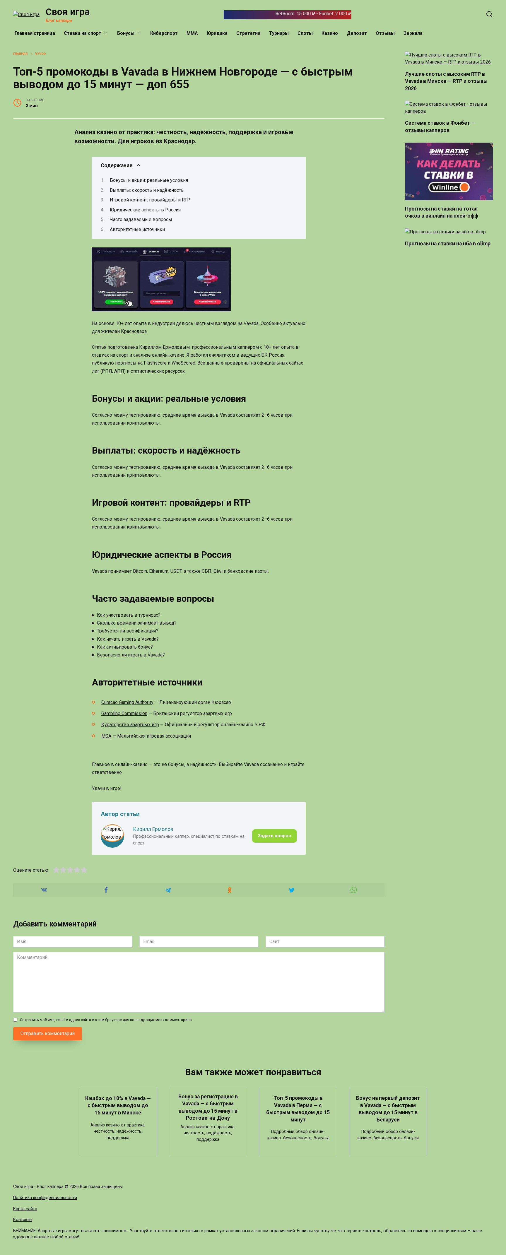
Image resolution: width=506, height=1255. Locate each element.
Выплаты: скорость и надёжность (147, 190)
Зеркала (413, 33)
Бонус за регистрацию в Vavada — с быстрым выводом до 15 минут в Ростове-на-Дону (208, 1107)
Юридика (217, 33)
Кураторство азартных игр (130, 724)
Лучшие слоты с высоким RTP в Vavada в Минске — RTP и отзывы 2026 (446, 81)
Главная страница (35, 33)
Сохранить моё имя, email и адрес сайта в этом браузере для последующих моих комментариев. (106, 1020)
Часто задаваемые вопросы (141, 219)
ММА (192, 33)
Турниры (279, 33)
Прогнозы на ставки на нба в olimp (447, 244)
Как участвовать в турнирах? (128, 615)
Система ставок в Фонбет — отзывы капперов (440, 126)
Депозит (357, 33)
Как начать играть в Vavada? (128, 639)
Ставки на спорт (82, 33)
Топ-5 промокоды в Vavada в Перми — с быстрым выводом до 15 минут (298, 1109)
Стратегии (248, 33)
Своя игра (68, 11)
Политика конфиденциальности (45, 1197)
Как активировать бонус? (125, 647)
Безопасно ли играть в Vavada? (131, 655)
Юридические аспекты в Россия (145, 210)
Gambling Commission (124, 713)
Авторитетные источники (137, 229)
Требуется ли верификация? (127, 631)
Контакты (22, 1219)
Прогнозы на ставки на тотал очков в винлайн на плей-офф (441, 212)
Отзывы (385, 33)
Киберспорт (164, 33)
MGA (106, 736)
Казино (330, 33)
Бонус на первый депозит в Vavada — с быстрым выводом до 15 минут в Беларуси (388, 1109)
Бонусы (125, 33)
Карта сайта (25, 1208)
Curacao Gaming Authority (127, 702)
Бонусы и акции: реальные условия (149, 180)
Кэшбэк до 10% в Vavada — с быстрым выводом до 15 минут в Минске (118, 1105)
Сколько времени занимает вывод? (137, 623)
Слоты (305, 33)
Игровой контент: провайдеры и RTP (150, 200)
